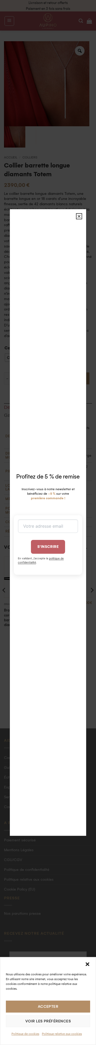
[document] (48, 522)
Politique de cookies (25, 1034)
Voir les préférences (48, 1021)
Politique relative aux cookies (62, 1034)
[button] (87, 964)
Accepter (48, 1006)
